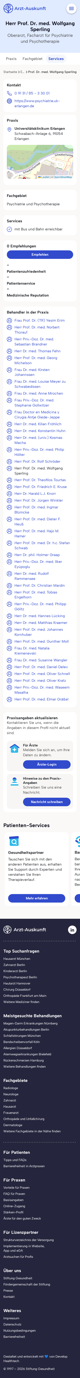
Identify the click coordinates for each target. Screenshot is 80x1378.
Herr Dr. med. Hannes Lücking (40, 616)
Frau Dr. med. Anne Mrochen (39, 393)
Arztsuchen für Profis (18, 1257)
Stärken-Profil (13, 1212)
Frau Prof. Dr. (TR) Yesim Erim (40, 320)
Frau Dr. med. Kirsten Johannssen (32, 372)
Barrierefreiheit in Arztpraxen (24, 1166)
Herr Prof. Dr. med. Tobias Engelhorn (36, 594)
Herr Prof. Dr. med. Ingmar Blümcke (36, 509)
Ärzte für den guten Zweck (22, 1218)
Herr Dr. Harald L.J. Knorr (35, 493)
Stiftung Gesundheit (17, 1278)
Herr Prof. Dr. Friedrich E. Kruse (41, 487)
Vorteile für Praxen (16, 1188)
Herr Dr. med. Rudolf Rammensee (32, 576)
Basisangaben (13, 1200)
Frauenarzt (11, 1113)
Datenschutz (12, 1324)
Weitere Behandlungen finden (24, 1066)
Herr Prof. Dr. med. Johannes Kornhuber (39, 632)
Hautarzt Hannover (16, 983)
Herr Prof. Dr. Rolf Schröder (37, 461)
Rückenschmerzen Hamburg (23, 1060)
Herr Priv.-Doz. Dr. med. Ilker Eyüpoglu (38, 564)
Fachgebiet (32, 58)
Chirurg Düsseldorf (17, 989)
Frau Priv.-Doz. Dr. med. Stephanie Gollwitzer (34, 402)
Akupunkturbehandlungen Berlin (26, 1029)
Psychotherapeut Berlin (20, 977)
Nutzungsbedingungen (19, 1330)
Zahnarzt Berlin (14, 965)
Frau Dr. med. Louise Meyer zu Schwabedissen (40, 384)
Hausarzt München (16, 959)
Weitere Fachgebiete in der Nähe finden (32, 1131)
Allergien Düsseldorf (17, 1048)
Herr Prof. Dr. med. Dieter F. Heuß (38, 521)
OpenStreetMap (63, 177)
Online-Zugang (14, 1206)
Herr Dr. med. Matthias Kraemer (41, 623)
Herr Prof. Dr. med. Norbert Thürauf (37, 329)
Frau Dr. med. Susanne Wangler (41, 660)
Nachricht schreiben (47, 802)
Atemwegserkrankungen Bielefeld (27, 1054)
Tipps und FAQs (14, 1160)
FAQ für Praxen (14, 1194)
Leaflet (45, 177)
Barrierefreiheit (14, 1337)
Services (56, 58)
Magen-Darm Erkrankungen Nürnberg (30, 1023)
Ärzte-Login (47, 764)
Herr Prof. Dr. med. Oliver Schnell (42, 674)
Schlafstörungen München (22, 1036)
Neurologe (10, 1094)
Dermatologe (12, 1125)
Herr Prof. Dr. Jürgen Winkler (39, 500)
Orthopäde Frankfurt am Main (24, 996)
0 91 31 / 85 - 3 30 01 (32, 93)
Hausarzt (9, 1106)
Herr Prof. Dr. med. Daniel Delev (41, 667)
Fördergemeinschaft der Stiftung (26, 1284)
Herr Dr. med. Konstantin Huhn (40, 431)
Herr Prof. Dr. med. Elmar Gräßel (41, 699)
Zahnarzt (9, 1100)
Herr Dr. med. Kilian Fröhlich (38, 424)
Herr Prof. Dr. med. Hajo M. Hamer (37, 533)
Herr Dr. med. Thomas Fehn (38, 351)
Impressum (11, 1318)
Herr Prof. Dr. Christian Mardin (40, 585)
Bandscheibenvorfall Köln (21, 1042)
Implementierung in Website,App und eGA (24, 1248)
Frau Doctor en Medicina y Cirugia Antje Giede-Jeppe (37, 414)
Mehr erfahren (37, 898)
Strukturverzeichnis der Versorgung (28, 1240)
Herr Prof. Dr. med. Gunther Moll (42, 641)
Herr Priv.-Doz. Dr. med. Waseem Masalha (42, 690)
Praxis (11, 58)
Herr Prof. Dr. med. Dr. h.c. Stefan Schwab (42, 545)
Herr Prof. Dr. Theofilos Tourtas (40, 480)
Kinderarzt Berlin (15, 971)
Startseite (10, 72)
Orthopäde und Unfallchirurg (23, 1119)
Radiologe (10, 1088)
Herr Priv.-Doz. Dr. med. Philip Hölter (39, 452)
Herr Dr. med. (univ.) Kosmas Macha (38, 440)
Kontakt (9, 1297)
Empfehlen (40, 254)
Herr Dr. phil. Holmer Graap (37, 555)
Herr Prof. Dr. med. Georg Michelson (36, 360)
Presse (8, 1290)
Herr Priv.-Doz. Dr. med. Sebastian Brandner (34, 341)
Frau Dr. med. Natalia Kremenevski (32, 650)
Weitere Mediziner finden (21, 1002)
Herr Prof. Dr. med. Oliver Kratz (40, 680)
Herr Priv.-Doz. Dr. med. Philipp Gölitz (40, 606)
